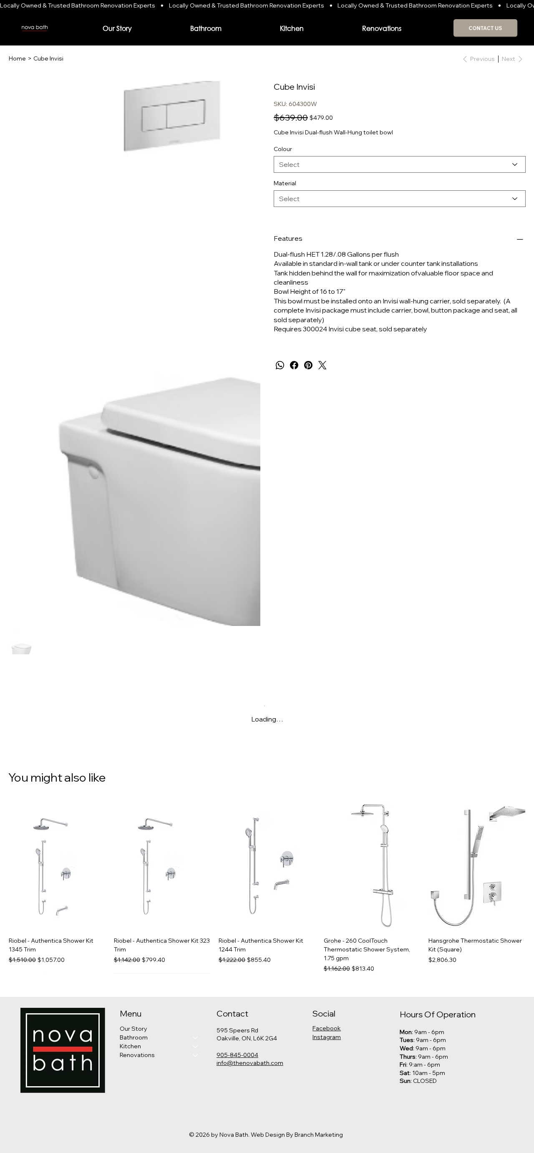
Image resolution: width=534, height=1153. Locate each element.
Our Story (133, 1028)
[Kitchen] (195, 1046)
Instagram (326, 1037)
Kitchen (130, 1046)
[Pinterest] (308, 365)
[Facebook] (294, 365)
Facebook (326, 1028)
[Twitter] (322, 365)
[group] (267, 887)
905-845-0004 (237, 1055)
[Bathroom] (195, 1037)
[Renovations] (195, 1055)
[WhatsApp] (280, 365)
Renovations (137, 1055)
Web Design (268, 1134)
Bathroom (134, 1037)
